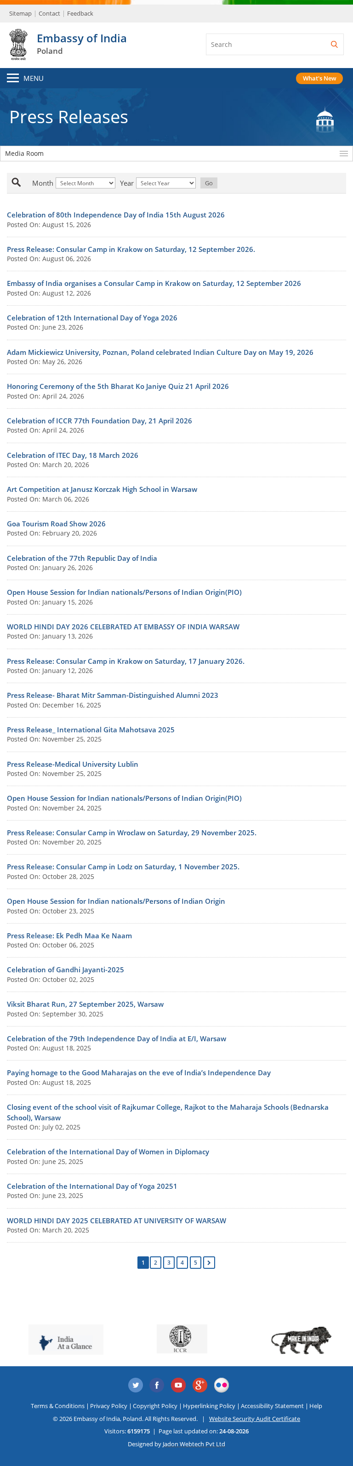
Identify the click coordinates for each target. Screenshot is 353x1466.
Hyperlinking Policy (209, 1406)
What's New (319, 78)
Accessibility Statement (272, 1406)
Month (42, 183)
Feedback (80, 13)
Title (26, 182)
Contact (49, 13)
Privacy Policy (108, 1406)
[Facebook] (157, 1385)
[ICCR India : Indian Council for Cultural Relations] (176, 1338)
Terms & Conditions (58, 1406)
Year (127, 183)
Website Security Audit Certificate (254, 1419)
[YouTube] (179, 1385)
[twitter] (135, 1385)
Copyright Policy (155, 1406)
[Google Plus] (200, 1385)
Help (315, 1406)
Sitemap (20, 13)
